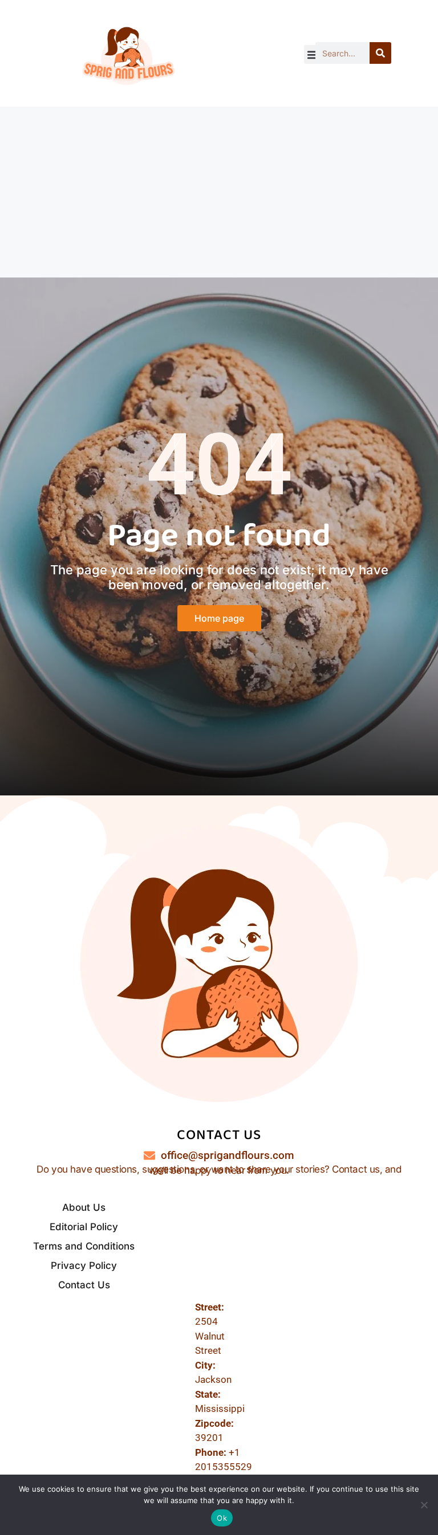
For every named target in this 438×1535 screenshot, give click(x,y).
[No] (423, 1504)
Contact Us (84, 1285)
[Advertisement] (219, 192)
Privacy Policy (84, 1265)
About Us (84, 1207)
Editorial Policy (84, 1226)
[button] (313, 54)
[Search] (380, 53)
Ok (222, 1517)
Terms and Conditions (84, 1246)
